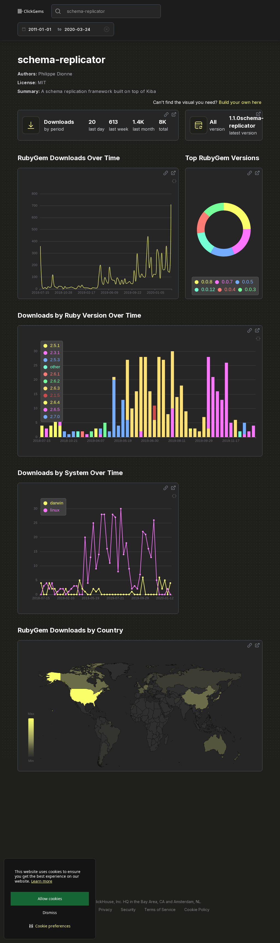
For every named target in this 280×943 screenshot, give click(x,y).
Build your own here (240, 102)
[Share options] (166, 114)
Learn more (41, 881)
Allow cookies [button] (50, 898)
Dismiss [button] (50, 912)
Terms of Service (160, 909)
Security (128, 909)
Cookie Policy (196, 909)
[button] (50, 926)
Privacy (105, 909)
